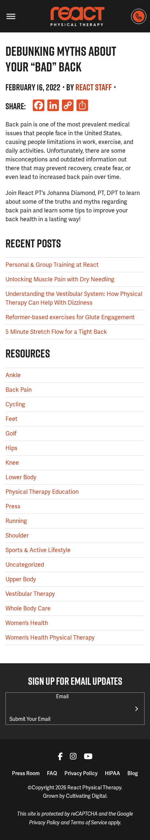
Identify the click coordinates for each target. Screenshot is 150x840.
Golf (10, 433)
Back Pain (18, 390)
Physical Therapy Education (42, 492)
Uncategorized (24, 565)
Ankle (13, 375)
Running (16, 521)
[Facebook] (60, 757)
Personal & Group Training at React (52, 265)
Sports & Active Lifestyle (38, 550)
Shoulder (17, 535)
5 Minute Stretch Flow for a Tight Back (56, 332)
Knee (12, 462)
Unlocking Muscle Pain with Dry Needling (59, 279)
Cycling (15, 404)
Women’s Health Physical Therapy (50, 637)
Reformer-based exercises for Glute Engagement (70, 317)
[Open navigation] (11, 16)
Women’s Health (26, 623)
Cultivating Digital (86, 796)
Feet (11, 419)
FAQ (52, 773)
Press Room (26, 773)
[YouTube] (88, 757)
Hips (11, 448)
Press (12, 506)
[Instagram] (73, 757)
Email (62, 696)
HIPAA (112, 773)
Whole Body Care (28, 608)
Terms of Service (89, 823)
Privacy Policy (81, 773)
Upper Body (20, 579)
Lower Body (20, 477)
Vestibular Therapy (30, 594)
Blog (132, 773)
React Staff (93, 87)
